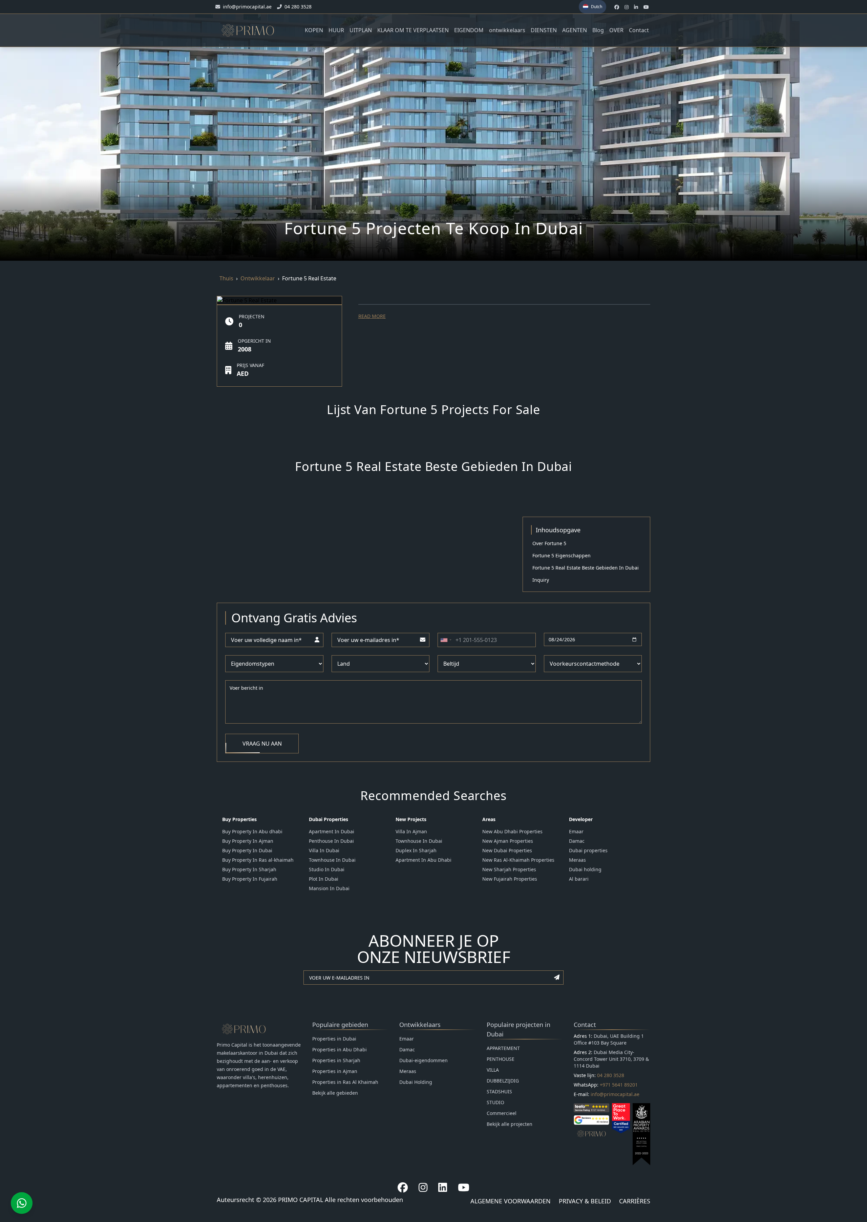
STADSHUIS (499, 1091)
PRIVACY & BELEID (585, 1201)
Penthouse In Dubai (331, 841)
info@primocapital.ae (615, 1094)
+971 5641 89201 (619, 1084)
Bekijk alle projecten (509, 1124)
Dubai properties (588, 850)
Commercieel (501, 1113)
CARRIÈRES (634, 1201)
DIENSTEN (544, 30)
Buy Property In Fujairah (249, 879)
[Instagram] (423, 1187)
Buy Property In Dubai (247, 850)
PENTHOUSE (500, 1059)
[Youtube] (463, 1187)
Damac (577, 841)
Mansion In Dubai (329, 888)
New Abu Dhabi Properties (512, 831)
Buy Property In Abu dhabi (252, 831)
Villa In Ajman (411, 831)
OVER (616, 30)
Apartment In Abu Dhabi (423, 860)
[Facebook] (403, 1187)
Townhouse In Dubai (332, 860)
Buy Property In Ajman (247, 841)
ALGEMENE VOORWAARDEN (510, 1201)
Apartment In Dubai (331, 831)
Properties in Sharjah (336, 1060)
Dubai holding (585, 869)
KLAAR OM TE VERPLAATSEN (413, 30)
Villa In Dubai (324, 850)
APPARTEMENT (503, 1048)
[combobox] (445, 640)
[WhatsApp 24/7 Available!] (22, 1203)
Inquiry (540, 580)
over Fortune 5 (549, 543)
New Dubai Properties (507, 850)
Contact (639, 30)
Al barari (579, 879)
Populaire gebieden (340, 1025)
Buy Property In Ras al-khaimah (258, 860)
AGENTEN (574, 30)
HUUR (336, 30)
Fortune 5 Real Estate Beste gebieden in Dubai (585, 567)
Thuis (226, 278)
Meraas (577, 860)
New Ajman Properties (507, 841)
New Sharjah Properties (509, 869)
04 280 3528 (610, 1075)
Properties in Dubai (334, 1038)
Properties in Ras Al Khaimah (345, 1082)
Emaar (576, 831)
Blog (598, 30)
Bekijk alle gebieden (335, 1093)
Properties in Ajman (334, 1071)
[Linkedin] (442, 1187)
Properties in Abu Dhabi (339, 1049)
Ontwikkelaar (257, 278)
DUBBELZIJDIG (503, 1080)
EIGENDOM (469, 30)
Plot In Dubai (323, 879)
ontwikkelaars (507, 30)
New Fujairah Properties (509, 879)
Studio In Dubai (326, 869)
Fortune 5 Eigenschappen (561, 555)
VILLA (493, 1070)
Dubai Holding (415, 1082)
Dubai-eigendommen (423, 1060)
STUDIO (495, 1102)
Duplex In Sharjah (416, 850)
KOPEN (314, 30)
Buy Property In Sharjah (249, 869)
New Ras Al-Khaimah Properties (518, 860)
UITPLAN (361, 30)
